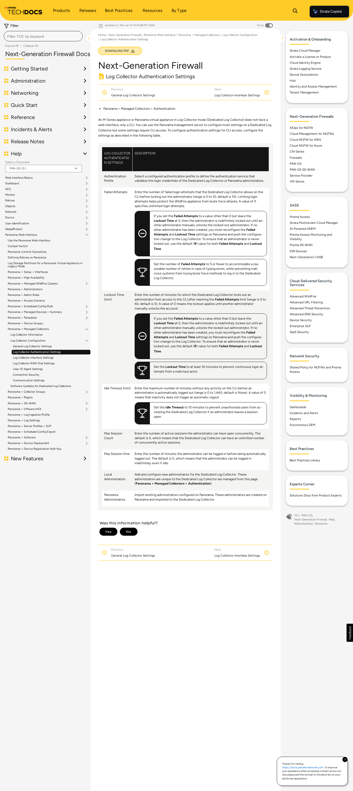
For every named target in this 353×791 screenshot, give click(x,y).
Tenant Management (304, 92)
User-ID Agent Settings (28, 369)
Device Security (301, 320)
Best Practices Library (305, 460)
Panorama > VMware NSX (24, 409)
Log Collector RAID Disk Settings (34, 363)
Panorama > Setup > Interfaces (28, 272)
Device (9, 217)
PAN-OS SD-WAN (302, 169)
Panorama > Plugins (20, 397)
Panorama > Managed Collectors (28, 329)
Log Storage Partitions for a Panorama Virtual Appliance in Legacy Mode (45, 265)
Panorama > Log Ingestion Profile (29, 414)
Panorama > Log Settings (24, 420)
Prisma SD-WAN (301, 245)
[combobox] (43, 36)
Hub (293, 80)
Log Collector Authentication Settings (37, 352)
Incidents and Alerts (304, 413)
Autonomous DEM (302, 425)
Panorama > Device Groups (25, 323)
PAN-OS (295, 163)
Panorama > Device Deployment (28, 443)
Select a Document (17, 162)
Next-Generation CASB (306, 257)
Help (332, 519)
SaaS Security (299, 332)
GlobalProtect (13, 229)
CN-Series (297, 151)
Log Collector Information (26, 334)
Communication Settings (28, 380)
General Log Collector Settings (32, 346)
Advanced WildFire (303, 296)
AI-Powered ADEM (303, 229)
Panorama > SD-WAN (22, 403)
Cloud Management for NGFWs (312, 134)
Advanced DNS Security (306, 314)
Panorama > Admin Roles (23, 295)
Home (102, 35)
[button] (350, 633)
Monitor (10, 194)
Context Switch (18, 246)
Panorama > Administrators (25, 289)
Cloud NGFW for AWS (305, 139)
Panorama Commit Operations (27, 252)
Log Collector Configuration (27, 340)
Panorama (321, 523)
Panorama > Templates (22, 317)
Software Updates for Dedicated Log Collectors (40, 386)
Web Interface (303, 523)
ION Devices (298, 251)
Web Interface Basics (19, 177)
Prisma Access (300, 217)
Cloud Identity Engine (305, 63)
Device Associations (304, 74)
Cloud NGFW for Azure (306, 145)
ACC (8, 189)
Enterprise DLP (300, 326)
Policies (10, 200)
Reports (295, 419)
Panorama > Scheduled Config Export (32, 431)
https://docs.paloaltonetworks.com (303, 767)
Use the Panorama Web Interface (29, 240)
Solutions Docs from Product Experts (316, 495)
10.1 (296, 515)
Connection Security (26, 374)
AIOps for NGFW (301, 128)
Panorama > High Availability (26, 277)
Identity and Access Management (313, 86)
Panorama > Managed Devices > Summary (35, 312)
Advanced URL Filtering (306, 302)
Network (10, 211)
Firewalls (296, 158)
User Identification (17, 223)
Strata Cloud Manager (305, 50)
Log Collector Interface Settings (33, 357)
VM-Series (297, 181)
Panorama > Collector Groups (26, 391)
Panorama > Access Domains (26, 300)
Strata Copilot (331, 11)
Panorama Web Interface (21, 234)
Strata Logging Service (305, 68)
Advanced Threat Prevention (310, 308)
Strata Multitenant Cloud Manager (314, 223)
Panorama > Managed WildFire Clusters (33, 283)
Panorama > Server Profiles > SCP (29, 426)
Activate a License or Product (310, 57)
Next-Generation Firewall (125, 35)
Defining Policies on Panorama (27, 257)
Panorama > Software (22, 437)
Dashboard (12, 183)
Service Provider (301, 175)
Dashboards (298, 407)
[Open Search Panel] (295, 12)
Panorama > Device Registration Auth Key (35, 448)
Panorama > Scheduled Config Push (30, 306)
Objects (10, 206)
